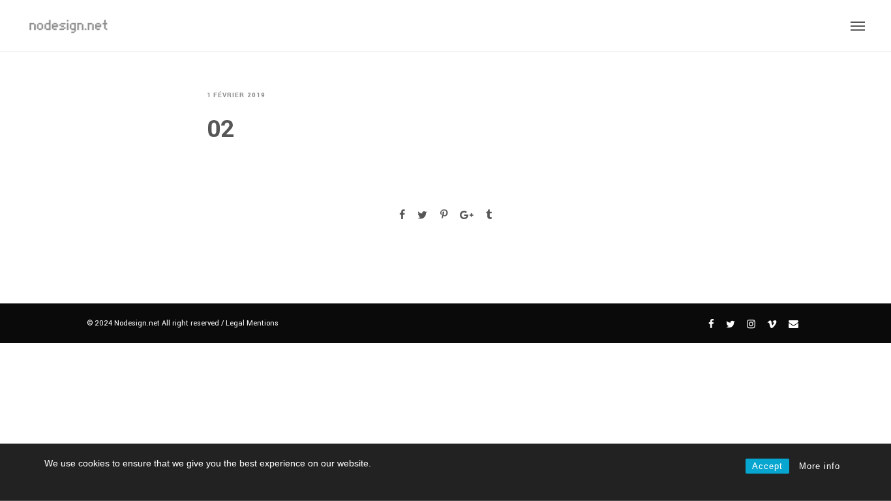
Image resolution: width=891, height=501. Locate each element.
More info (819, 466)
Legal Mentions (252, 323)
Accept (767, 466)
